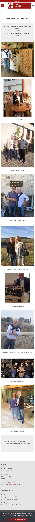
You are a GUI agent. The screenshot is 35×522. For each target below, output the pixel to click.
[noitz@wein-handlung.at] (16, 1)
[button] (2, 5)
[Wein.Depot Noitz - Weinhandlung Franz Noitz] (19, 6)
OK (11, 519)
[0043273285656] (19, 1)
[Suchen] (5, 5)
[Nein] (33, 517)
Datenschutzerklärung (20, 519)
